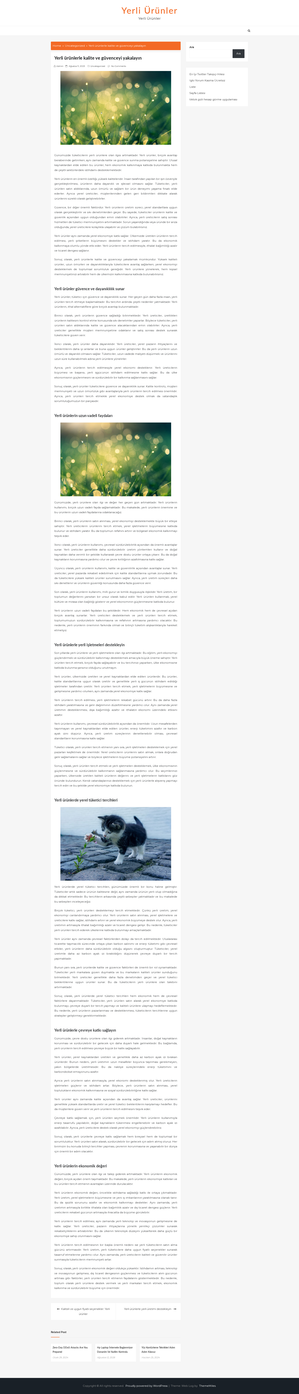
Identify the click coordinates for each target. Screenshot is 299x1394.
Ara (191, 47)
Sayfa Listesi (197, 93)
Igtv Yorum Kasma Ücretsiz (207, 80)
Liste (192, 86)
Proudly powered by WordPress (146, 1385)
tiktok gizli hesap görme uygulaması (213, 99)
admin (59, 66)
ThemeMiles (207, 1385)
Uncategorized (97, 66)
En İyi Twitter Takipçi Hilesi (206, 74)
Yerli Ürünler (149, 11)
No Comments (118, 66)
